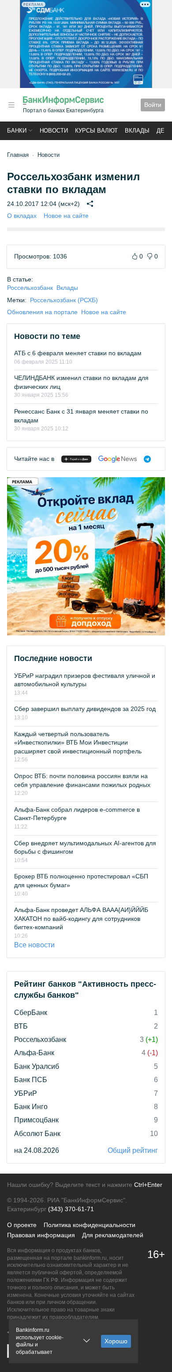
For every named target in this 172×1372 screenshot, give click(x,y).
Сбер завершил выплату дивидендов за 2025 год (85, 708)
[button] (11, 105)
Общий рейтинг (133, 1150)
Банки (16, 130)
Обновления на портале (42, 311)
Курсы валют (96, 130)
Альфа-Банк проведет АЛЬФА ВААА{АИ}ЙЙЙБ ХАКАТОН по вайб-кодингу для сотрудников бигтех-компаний (81, 918)
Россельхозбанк (30, 287)
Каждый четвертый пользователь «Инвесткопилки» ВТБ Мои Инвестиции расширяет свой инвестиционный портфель (78, 742)
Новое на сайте (66, 215)
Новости (54, 130)
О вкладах (22, 215)
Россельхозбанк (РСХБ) (64, 300)
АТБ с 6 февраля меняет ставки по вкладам (78, 353)
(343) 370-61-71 (71, 1208)
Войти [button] (152, 104)
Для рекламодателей (112, 1235)
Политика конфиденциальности (89, 1224)
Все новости (34, 945)
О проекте (22, 1224)
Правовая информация (41, 1235)
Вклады (137, 130)
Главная (18, 155)
